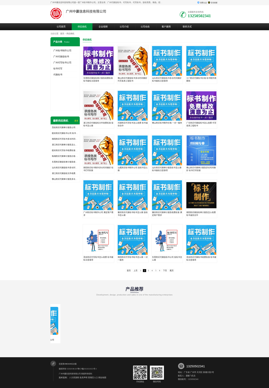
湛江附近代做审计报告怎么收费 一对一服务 (65, 145)
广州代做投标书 (61, 56)
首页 (62, 34)
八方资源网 (74, 378)
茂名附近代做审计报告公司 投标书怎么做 (65, 127)
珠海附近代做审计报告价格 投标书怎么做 (65, 156)
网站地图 (102, 378)
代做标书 (57, 74)
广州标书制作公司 (62, 50)
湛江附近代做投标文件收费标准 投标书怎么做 (65, 173)
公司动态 (145, 26)
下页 (165, 271)
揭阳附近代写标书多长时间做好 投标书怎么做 (65, 139)
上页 (135, 271)
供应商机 (82, 26)
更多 (76, 121)
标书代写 (57, 68)
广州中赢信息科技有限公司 (70, 374)
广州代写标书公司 (62, 62)
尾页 (172, 271)
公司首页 (61, 26)
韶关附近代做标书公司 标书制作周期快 (65, 133)
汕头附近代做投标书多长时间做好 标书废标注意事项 (65, 168)
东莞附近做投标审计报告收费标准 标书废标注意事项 (65, 162)
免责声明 (83, 378)
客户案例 (166, 26)
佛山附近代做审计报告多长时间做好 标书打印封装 (65, 179)
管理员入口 (93, 378)
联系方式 (187, 26)
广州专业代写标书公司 (66, 340)
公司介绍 (124, 26)
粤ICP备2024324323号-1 (87, 369)
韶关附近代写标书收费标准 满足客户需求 (65, 150)
